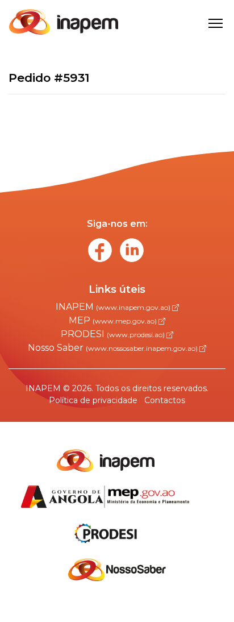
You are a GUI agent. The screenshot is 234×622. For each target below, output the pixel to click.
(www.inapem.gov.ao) (134, 307)
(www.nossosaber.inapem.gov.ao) (142, 348)
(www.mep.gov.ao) (125, 321)
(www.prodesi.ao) (136, 334)
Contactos (164, 400)
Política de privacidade (93, 400)
